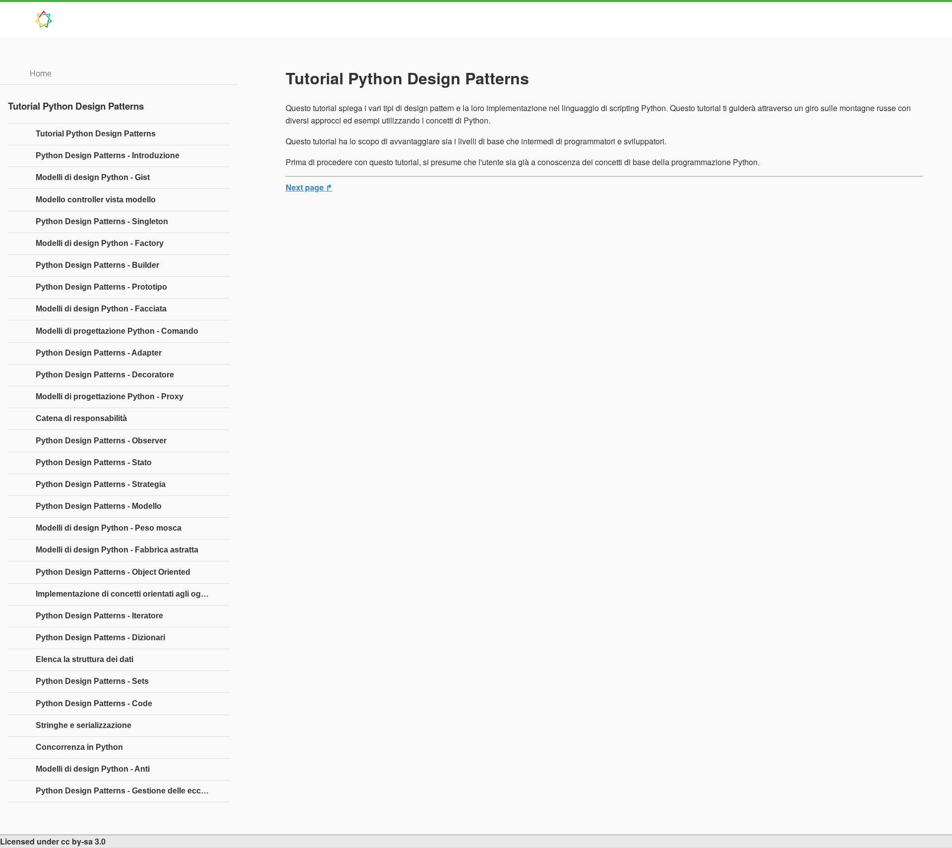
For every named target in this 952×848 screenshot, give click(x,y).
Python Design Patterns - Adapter (99, 353)
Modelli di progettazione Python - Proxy (109, 396)
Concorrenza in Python (79, 747)
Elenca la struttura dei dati (84, 659)
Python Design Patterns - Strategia (101, 484)
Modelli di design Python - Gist (93, 177)
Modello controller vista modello (96, 199)
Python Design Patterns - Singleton (102, 221)
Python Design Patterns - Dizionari (100, 637)
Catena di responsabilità (81, 418)
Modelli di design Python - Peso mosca (108, 528)
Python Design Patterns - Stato (94, 462)
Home (41, 73)
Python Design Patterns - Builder (97, 265)
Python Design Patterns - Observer (101, 440)
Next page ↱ (309, 187)
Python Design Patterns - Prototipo (101, 287)
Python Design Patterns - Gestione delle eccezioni (129, 791)
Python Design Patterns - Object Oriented (113, 572)
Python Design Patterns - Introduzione (107, 155)
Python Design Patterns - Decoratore (105, 374)
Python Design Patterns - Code (94, 703)
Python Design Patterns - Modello (99, 506)
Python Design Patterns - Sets (92, 681)
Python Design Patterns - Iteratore (99, 615)
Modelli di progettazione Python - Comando (117, 331)
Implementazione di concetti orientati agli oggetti (126, 594)
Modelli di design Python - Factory (100, 243)
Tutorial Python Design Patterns (96, 133)
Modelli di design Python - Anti (93, 769)
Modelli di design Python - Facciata (101, 308)
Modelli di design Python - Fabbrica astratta (117, 549)
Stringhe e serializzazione (83, 725)
